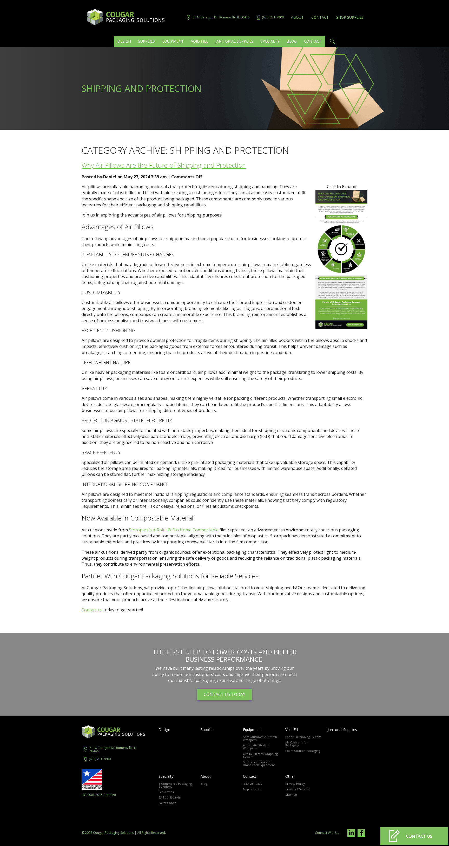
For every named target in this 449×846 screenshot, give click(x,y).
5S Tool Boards (169, 797)
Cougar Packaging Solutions (113, 832)
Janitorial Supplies (342, 730)
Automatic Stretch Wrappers (256, 746)
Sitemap (291, 794)
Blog (204, 783)
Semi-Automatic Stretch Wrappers (260, 738)
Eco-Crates (166, 791)
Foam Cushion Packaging (302, 750)
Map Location (252, 789)
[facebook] (361, 833)
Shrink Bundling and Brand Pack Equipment (259, 763)
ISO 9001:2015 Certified (99, 795)
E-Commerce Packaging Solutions (175, 785)
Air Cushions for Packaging (296, 744)
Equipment (252, 730)
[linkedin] (351, 833)
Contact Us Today (224, 694)
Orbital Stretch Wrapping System (260, 755)
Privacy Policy (295, 783)
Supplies (207, 730)
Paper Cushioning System (303, 736)
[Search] (332, 41)
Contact (320, 17)
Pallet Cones (167, 802)
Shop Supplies (350, 17)
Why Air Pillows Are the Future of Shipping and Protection (164, 165)
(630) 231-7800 (100, 759)
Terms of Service (297, 789)
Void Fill (291, 730)
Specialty (166, 776)
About (297, 17)
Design (164, 730)
